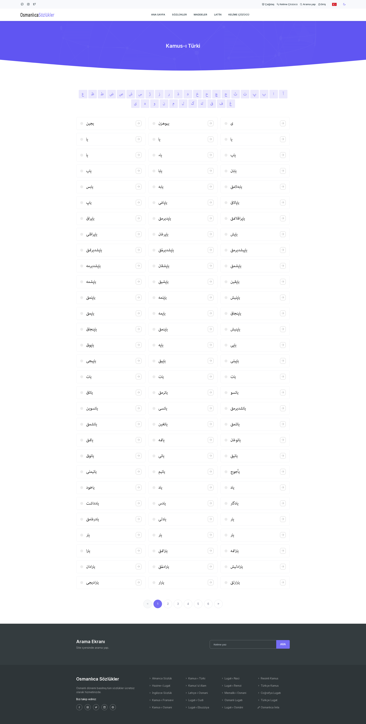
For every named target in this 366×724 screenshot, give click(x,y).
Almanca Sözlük (161, 678)
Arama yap (309, 4)
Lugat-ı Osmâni (233, 707)
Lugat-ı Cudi (195, 700)
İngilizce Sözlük (161, 692)
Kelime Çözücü (288, 4)
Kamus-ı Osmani (161, 707)
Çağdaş (269, 4)
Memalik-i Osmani (235, 692)
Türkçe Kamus (269, 685)
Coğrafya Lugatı (270, 692)
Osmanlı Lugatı (233, 700)
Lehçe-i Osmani (198, 692)
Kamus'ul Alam (197, 685)
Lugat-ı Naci (231, 678)
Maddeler (200, 14)
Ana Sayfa (158, 14)
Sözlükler (179, 14)
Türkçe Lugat (268, 700)
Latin (218, 14)
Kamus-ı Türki (196, 678)
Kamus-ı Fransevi (162, 700)
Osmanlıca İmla (269, 707)
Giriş (323, 4)
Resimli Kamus (269, 678)
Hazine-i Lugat (160, 685)
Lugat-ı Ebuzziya (198, 707)
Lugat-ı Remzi (233, 685)
